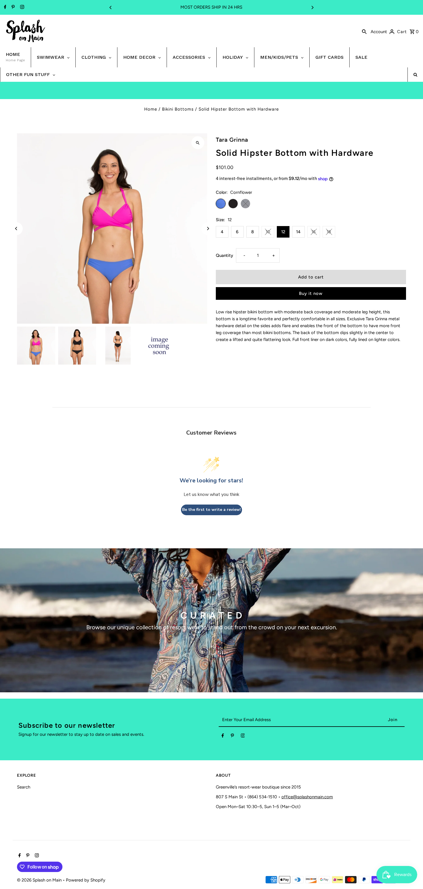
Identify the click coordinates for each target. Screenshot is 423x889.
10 (268, 231)
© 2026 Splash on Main (40, 880)
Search (23, 787)
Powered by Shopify (85, 880)
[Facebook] (4, 7)
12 (283, 231)
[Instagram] (21, 7)
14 (298, 231)
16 (313, 231)
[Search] (364, 31)
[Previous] (110, 7)
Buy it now (311, 293)
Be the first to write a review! (211, 509)
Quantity (224, 255)
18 (329, 231)
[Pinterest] (12, 7)
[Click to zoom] (197, 142)
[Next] (312, 7)
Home (150, 109)
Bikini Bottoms (178, 109)
